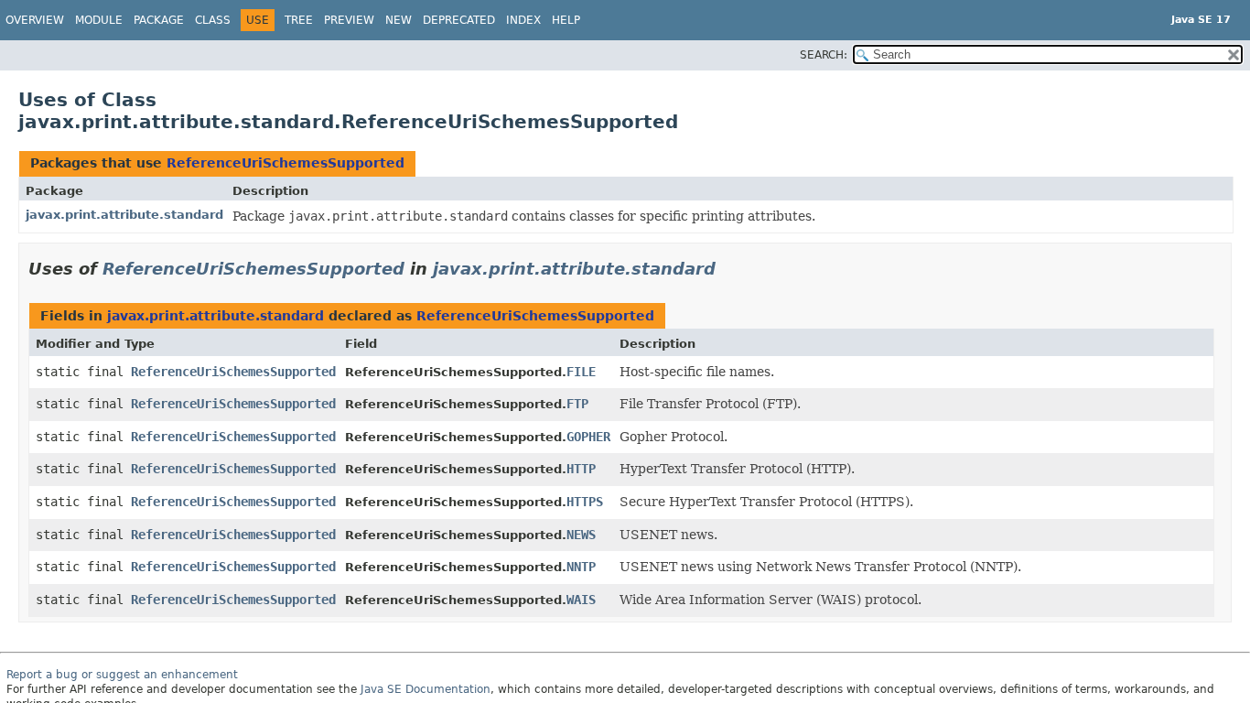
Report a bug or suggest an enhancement (122, 674)
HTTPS (584, 501)
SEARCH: (823, 55)
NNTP (581, 566)
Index (523, 20)
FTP (577, 403)
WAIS (581, 599)
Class (213, 20)
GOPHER (588, 436)
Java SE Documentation (425, 689)
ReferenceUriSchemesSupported (285, 163)
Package (159, 20)
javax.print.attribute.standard (124, 215)
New (398, 20)
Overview (34, 20)
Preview (349, 20)
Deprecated (459, 20)
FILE (581, 371)
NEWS (581, 534)
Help (566, 20)
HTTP (581, 468)
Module (99, 20)
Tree (299, 20)
